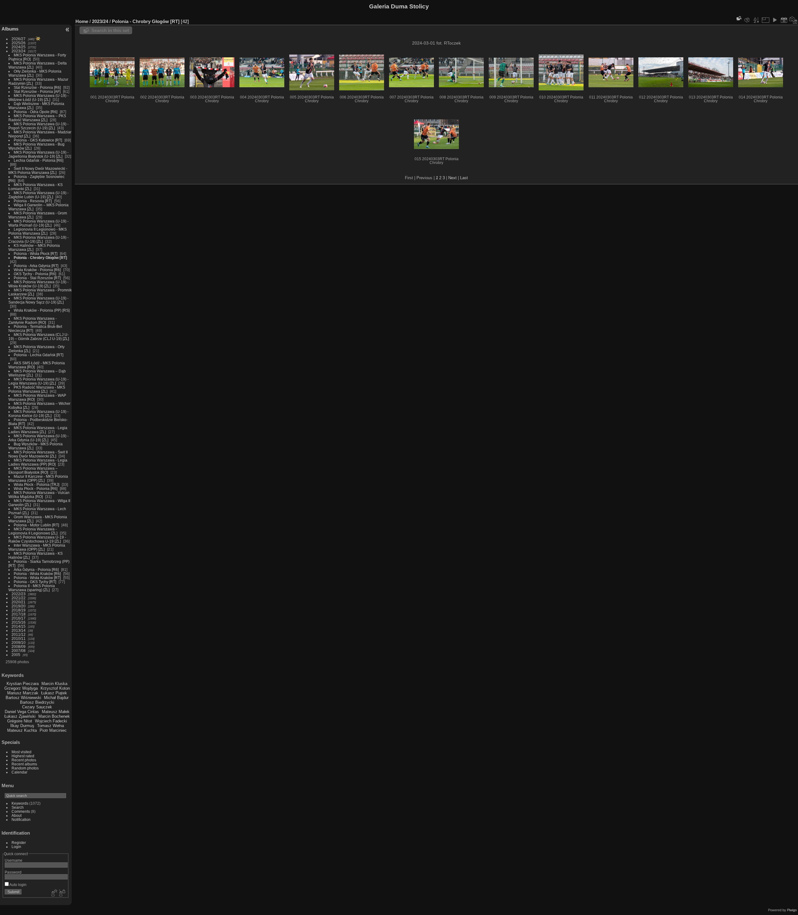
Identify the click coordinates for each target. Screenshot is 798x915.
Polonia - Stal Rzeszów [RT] (37, 278)
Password (13, 872)
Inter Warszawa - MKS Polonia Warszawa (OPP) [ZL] (36, 547)
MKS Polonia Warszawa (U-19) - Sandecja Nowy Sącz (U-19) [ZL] (38, 300)
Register (19, 843)
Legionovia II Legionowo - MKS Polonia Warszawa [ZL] (37, 231)
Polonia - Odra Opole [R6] (35, 112)
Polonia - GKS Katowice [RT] (38, 140)
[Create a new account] (54, 893)
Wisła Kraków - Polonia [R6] (37, 270)
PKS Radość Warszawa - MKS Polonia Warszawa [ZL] (36, 389)
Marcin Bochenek (54, 716)
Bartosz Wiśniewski (23, 697)
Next (452, 177)
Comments (21, 811)
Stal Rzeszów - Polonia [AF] (37, 91)
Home (81, 21)
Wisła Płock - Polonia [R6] (35, 488)
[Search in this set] (738, 18)
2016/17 (19, 618)
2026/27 (19, 39)
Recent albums (24, 764)
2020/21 (19, 602)
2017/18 (19, 614)
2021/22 (19, 598)
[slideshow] (775, 20)
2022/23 (19, 594)
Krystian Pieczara (23, 683)
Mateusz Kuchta (22, 730)
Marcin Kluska (54, 683)
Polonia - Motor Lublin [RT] (36, 525)
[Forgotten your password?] (62, 893)
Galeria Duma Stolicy (399, 6)
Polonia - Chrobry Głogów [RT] (40, 258)
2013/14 (19, 630)
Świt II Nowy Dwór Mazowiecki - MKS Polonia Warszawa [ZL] (37, 170)
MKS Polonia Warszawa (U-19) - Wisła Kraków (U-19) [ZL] (38, 284)
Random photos (25, 768)
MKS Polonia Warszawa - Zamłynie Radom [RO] (32, 320)
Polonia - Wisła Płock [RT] (35, 254)
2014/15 (19, 626)
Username (13, 860)
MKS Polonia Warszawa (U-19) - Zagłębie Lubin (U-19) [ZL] (38, 195)
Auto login (17, 885)
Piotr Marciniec (53, 730)
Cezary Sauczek (37, 707)
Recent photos (24, 760)
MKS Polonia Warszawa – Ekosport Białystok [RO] (33, 470)
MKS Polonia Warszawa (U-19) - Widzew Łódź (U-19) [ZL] (38, 97)
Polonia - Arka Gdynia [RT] (36, 266)
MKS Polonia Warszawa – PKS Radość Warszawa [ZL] (37, 118)
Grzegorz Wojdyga (21, 688)
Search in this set (110, 30)
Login (16, 847)
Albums (10, 28)
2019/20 (19, 606)
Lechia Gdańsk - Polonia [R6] (38, 160)
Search (18, 807)
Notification (21, 819)
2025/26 (19, 43)
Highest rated (23, 756)
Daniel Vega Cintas (22, 711)
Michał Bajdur (56, 697)
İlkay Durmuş (22, 725)
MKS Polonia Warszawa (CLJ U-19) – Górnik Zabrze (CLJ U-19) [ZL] (38, 337)
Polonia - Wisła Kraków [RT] (37, 578)
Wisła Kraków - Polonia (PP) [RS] (42, 310)
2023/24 (19, 51)
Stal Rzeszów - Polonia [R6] (37, 87)
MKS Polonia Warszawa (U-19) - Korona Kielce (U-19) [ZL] (38, 414)
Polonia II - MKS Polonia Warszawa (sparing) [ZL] (31, 588)
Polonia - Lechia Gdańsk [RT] (38, 355)
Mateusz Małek (56, 711)
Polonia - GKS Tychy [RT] (35, 582)
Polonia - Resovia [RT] (33, 201)
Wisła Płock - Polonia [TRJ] (36, 484)
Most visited (21, 752)
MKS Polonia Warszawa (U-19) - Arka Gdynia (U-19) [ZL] (38, 438)
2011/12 (19, 634)
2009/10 (19, 642)
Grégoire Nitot (19, 721)
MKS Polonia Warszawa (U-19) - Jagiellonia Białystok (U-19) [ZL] (38, 154)
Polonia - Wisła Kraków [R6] (37, 574)
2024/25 (19, 47)
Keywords (20, 803)
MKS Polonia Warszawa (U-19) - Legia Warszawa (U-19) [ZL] (38, 381)
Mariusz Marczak (22, 693)
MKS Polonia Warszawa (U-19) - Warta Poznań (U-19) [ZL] (38, 223)
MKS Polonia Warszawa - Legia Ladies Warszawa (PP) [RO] (37, 462)
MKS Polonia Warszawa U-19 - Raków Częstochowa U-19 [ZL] (37, 539)
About (17, 815)
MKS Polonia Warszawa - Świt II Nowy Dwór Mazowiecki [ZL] (38, 454)
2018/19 (19, 610)
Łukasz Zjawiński (20, 716)
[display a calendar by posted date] (784, 20)
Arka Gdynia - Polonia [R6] (36, 570)
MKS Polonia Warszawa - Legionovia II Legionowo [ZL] (32, 531)
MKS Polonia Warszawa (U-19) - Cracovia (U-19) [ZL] (38, 239)
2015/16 (19, 622)
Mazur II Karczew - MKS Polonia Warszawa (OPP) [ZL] (38, 478)
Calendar (19, 772)
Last (464, 177)
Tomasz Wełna (50, 725)
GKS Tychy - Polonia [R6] (35, 274)
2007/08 (19, 651)
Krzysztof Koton (55, 688)
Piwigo (792, 910)
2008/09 (19, 646)
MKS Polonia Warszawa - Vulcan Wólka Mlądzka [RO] (39, 495)
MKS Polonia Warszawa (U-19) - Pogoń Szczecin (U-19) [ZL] (38, 126)
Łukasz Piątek (54, 693)
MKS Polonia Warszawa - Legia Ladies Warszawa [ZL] (37, 430)
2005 (16, 655)
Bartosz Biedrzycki (37, 702)
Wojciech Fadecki (51, 721)
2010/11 (19, 638)
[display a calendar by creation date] (793, 20)
